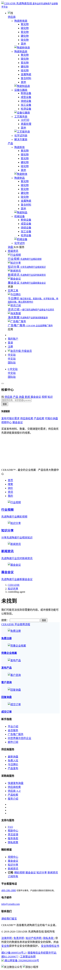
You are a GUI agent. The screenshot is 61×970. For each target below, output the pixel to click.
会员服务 (13, 730)
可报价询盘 (51, 418)
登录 (10, 342)
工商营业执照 (28, 956)
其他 (23, 43)
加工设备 (26, 105)
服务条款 (13, 838)
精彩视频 (19, 872)
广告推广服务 (15, 734)
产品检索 (39, 418)
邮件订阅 (13, 742)
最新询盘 (13, 756)
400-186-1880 (8, 890)
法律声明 (6, 938)
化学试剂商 (20, 135)
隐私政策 (13, 842)
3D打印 (25, 120)
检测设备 (26, 108)
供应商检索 (26, 418)
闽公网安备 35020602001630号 (21, 960)
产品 (10, 143)
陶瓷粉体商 (20, 20)
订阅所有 (13, 876)
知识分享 (13, 864)
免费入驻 (13, 760)
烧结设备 (26, 101)
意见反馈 (13, 834)
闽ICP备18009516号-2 (13, 952)
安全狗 (5, 946)
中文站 (12, 358)
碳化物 (25, 28)
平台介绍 (13, 726)
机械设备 (19, 216)
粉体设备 (26, 93)
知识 (50, 396)
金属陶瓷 (26, 74)
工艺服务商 (20, 116)
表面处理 (26, 124)
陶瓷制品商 (20, 51)
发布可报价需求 (10, 418)
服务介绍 (13, 798)
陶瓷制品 (19, 178)
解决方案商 (20, 139)
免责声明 (19, 938)
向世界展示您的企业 (19, 738)
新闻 (27, 396)
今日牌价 (13, 764)
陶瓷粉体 (19, 147)
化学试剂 (19, 243)
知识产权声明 (34, 938)
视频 (44, 396)
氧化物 (25, 24)
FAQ (10, 827)
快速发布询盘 (15, 783)
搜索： (5, 620)
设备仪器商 (20, 90)
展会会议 (36, 396)
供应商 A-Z (14, 791)
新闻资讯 (13, 868)
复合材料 (26, 78)
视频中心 (6, 422)
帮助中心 (13, 830)
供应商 (12, 17)
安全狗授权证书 (50, 946)
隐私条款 (48, 938)
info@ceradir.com (10, 904)
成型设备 (26, 97)
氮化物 (25, 32)
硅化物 (25, 39)
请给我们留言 (9, 918)
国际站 (12, 362)
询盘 (21, 396)
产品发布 (13, 768)
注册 (10, 346)
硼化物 (25, 36)
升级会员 (26, 351)
